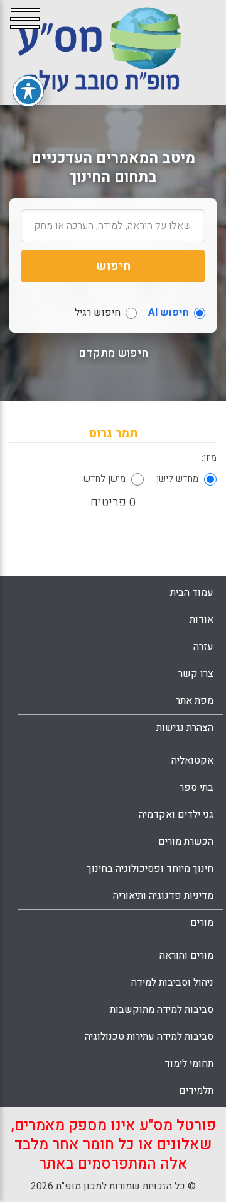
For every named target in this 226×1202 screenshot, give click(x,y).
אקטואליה (192, 760)
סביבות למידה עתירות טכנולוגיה (149, 1036)
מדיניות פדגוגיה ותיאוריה (163, 895)
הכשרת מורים (185, 841)
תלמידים (196, 1090)
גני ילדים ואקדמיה (176, 814)
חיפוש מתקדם (113, 353)
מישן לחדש (104, 479)
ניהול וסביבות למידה (172, 982)
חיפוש (113, 266)
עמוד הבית (191, 592)
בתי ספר (196, 787)
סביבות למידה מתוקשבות (161, 1009)
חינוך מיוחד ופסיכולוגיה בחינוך (150, 868)
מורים (201, 922)
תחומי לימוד (188, 1063)
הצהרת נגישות (184, 727)
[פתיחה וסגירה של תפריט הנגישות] (28, 91)
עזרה (203, 646)
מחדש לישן (177, 479)
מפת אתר (194, 700)
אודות (201, 619)
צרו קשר (195, 673)
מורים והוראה (186, 955)
